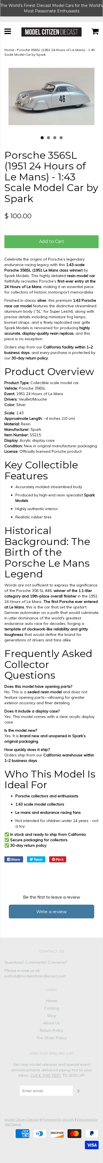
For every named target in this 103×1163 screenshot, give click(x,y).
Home (9, 50)
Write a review (51, 911)
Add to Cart (51, 241)
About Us (51, 1023)
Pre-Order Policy (51, 1037)
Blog (52, 1015)
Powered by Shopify (58, 1119)
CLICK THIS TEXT (45, 1075)
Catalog (51, 1008)
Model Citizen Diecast (22, 1119)
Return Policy (51, 1030)
